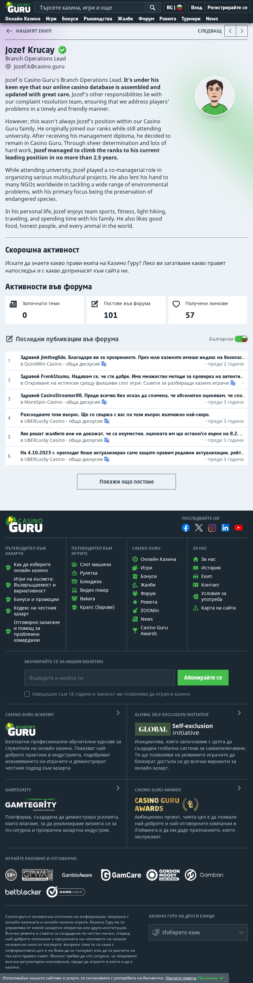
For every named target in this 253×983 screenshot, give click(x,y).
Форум (146, 18)
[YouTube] (238, 528)
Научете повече (181, 978)
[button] (103, 364)
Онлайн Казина (23, 18)
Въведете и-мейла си (49, 673)
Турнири (191, 18)
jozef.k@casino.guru (39, 66)
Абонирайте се (203, 677)
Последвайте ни (200, 518)
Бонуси (70, 18)
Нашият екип (33, 31)
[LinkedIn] (225, 528)
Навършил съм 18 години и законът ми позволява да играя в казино (111, 694)
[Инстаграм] (212, 528)
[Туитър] (199, 528)
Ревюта (167, 18)
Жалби (125, 18)
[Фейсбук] (186, 528)
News (212, 18)
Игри (51, 18)
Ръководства (98, 18)
